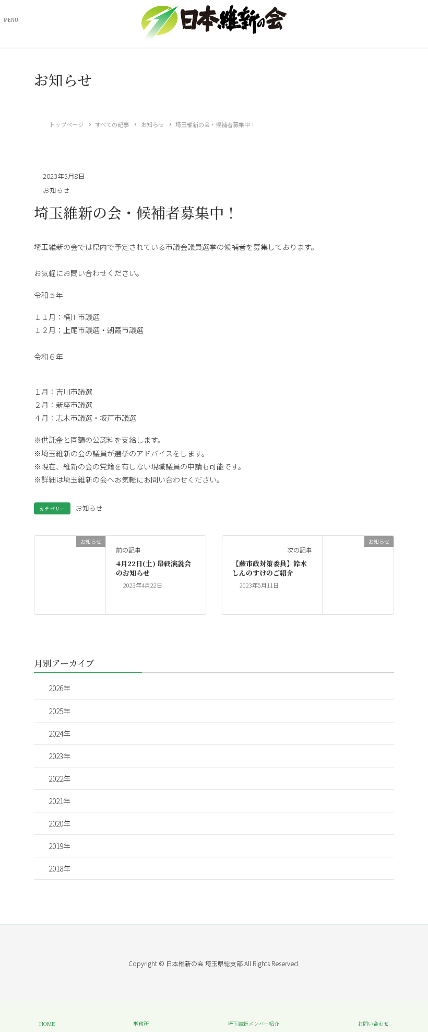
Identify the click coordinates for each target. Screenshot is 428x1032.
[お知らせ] (69, 574)
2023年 (59, 756)
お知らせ (56, 190)
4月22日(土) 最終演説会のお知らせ (153, 568)
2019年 (59, 846)
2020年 (59, 823)
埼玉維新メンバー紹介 (253, 1023)
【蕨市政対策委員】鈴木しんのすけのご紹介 (269, 568)
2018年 (59, 868)
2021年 (59, 801)
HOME (47, 1023)
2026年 (59, 688)
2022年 (59, 778)
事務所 (141, 1023)
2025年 (59, 711)
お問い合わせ (373, 1023)
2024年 (59, 733)
